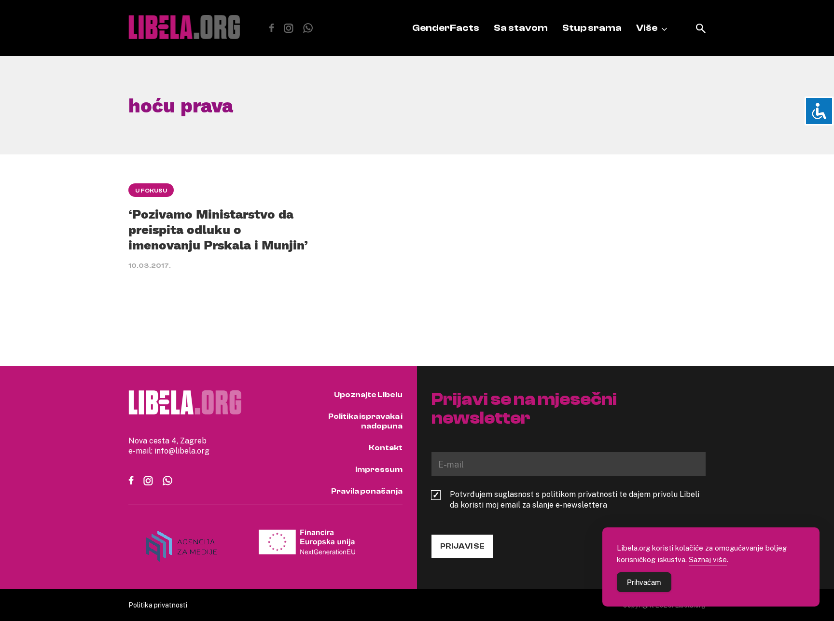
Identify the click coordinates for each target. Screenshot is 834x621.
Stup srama (592, 27)
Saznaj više (708, 559)
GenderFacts (445, 27)
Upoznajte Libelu (368, 394)
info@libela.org (181, 450)
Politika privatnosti (157, 605)
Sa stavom (521, 27)
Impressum (379, 469)
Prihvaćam (644, 582)
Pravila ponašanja (367, 491)
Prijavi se (462, 546)
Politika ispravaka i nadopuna (365, 421)
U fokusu (151, 190)
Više (646, 27)
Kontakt (386, 447)
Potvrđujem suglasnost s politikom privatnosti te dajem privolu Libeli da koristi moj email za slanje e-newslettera (574, 499)
